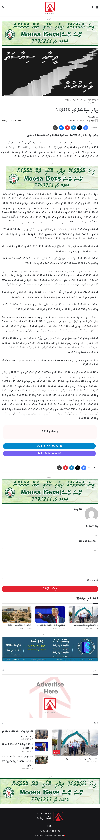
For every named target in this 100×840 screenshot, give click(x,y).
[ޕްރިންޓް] (55, 127)
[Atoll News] (50, 8)
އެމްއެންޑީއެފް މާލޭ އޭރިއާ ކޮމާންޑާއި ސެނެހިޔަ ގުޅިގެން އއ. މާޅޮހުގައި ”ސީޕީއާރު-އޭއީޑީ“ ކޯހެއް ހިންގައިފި (17, 761)
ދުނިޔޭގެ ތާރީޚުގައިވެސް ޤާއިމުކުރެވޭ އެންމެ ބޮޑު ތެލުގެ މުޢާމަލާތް (51, 625)
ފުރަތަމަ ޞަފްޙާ (92, 100)
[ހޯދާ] (3, 8)
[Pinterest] (67, 127)
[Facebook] (85, 127)
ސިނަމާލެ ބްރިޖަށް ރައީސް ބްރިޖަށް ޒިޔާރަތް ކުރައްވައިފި (86, 625)
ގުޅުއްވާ (50, 826)
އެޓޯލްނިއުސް (90, 121)
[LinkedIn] (73, 127)
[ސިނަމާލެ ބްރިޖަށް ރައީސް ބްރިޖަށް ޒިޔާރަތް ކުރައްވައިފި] (83, 614)
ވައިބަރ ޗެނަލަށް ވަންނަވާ (47, 453)
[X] (79, 127)
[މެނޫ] (97, 8)
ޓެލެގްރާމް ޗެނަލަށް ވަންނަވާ (47, 446)
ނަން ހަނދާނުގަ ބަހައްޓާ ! (86, 541)
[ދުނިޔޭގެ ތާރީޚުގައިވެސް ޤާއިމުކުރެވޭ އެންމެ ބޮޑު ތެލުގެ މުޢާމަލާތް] (50, 614)
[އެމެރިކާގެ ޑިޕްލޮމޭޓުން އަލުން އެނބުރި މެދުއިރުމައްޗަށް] (16, 614)
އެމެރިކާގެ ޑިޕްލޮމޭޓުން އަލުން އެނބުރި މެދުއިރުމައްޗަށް (19, 625)
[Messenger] (61, 127)
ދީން (86, 100)
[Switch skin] (92, 8)
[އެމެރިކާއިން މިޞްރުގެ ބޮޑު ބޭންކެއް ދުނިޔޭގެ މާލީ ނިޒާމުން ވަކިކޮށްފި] (41, 734)
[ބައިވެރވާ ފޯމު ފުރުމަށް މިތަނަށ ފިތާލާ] (52, 178)
